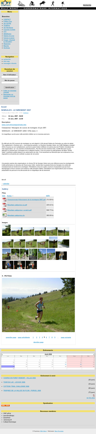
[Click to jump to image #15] (33, 259)
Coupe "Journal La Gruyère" (9, 41)
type (3, 196)
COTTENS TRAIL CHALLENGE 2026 (16, 386)
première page (11, 337)
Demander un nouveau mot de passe (9, 96)
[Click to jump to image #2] (28, 235)
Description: (6, 122)
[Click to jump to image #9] (43, 247)
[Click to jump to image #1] (17, 235)
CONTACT (7, 19)
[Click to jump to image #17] (50, 259)
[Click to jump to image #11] (63, 247)
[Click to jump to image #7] (19, 247)
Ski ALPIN (7, 23)
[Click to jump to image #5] (63, 235)
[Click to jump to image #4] (52, 235)
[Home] (34, 6)
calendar (6, 184)
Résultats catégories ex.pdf (17, 205)
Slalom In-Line (9, 36)
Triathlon (7, 25)
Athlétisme (7, 34)
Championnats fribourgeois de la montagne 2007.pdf (26, 200)
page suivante (66, 337)
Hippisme (7, 44)
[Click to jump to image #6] (8, 247)
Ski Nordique (8, 28)
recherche (7, 59)
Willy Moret (43, 431)
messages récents (9, 63)
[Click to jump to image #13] (15, 259)
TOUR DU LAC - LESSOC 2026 (14, 382)
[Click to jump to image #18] (61, 259)
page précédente (24, 337)
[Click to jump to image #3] (40, 235)
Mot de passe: (10, 80)
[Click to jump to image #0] (6, 235)
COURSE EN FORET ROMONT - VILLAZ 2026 (19, 378)
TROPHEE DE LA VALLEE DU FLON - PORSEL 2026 (22, 390)
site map (6, 61)
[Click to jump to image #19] (8, 269)
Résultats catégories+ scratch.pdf (19, 210)
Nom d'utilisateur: (9, 75)
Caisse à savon (9, 38)
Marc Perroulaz (59, 431)
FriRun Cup (8, 21)
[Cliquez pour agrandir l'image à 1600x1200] (38, 331)
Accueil (4, 107)
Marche (6, 46)
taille (48, 196)
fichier (9, 196)
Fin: (3, 119)
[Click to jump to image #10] (53, 247)
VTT (5, 32)
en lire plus (91, 398)
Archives (7, 48)
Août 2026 (48, 354)
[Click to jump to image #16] (42, 259)
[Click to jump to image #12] (6, 259)
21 (65, 364)
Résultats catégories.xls (16, 215)
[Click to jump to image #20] (19, 269)
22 (80, 364)
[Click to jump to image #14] (24, 259)
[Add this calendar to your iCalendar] (94, 396)
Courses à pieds (9, 29)
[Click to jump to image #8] (31, 247)
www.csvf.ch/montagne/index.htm (14, 125)
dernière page (38, 342)
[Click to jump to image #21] (31, 269)
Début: (4, 116)
